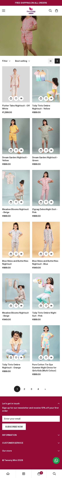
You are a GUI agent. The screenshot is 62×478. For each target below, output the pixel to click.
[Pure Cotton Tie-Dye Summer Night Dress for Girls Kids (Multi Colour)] (46, 343)
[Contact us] (56, 460)
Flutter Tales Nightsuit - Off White (16, 107)
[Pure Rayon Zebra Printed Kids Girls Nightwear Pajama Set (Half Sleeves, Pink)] (46, 188)
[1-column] (50, 61)
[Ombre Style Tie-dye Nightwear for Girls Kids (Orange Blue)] (16, 343)
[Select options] (10, 98)
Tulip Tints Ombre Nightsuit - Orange (11, 366)
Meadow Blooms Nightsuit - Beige (15, 211)
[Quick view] (21, 98)
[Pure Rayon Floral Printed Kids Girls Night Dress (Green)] (46, 136)
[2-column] (57, 61)
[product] (8, 473)
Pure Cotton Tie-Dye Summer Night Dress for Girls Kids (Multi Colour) (44, 367)
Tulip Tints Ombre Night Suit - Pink (44, 314)
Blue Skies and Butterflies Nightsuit (15, 262)
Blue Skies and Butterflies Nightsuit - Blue (45, 262)
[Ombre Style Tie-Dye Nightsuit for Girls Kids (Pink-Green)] (46, 291)
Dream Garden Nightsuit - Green (45, 159)
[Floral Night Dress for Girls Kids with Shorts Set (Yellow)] (16, 136)
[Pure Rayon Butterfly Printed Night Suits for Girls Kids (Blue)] (16, 240)
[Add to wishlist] (16, 98)
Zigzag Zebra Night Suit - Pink (44, 211)
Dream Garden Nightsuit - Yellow (15, 159)
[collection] (23, 473)
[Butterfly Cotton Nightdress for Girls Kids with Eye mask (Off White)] (16, 84)
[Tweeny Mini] (31, 11)
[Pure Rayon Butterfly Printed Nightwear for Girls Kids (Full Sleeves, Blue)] (46, 240)
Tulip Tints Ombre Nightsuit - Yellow (41, 107)
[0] (56, 10)
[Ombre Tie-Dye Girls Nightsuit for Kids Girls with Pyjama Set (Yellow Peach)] (46, 84)
